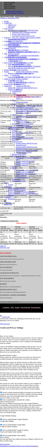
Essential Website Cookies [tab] (8, 355)
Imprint (17, 307)
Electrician (11, 199)
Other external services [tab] (7, 401)
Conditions (6, 307)
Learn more (6, 324)
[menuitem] (23, 21)
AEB (12, 307)
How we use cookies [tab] (6, 336)
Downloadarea (35, 307)
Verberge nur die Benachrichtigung (27, 446)
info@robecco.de (35, 16)
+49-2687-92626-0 (7, 16)
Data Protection (25, 307)
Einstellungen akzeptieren (8, 446)
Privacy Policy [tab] (4, 437)
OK (1, 324)
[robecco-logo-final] (9, 18)
